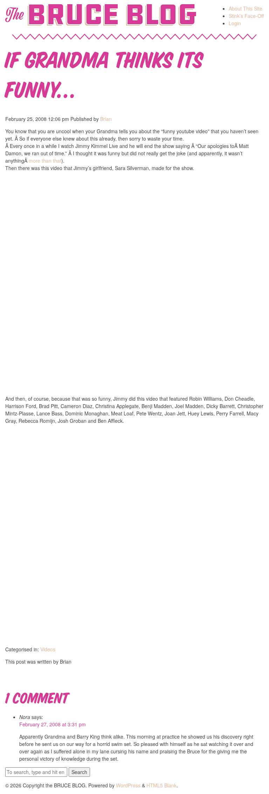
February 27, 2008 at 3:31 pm (52, 724)
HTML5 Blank (161, 785)
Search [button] (79, 771)
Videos (47, 649)
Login (235, 23)
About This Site (245, 8)
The (14, 15)
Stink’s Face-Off (246, 15)
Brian (106, 118)
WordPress (128, 785)
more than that (45, 160)
